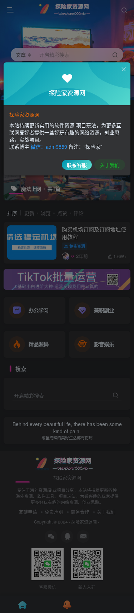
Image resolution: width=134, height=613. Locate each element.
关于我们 (110, 164)
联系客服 (77, 164)
